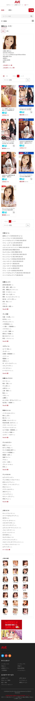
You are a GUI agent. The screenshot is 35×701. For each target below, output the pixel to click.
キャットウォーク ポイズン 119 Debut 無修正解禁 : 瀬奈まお (8, 209)
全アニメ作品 (8, 447)
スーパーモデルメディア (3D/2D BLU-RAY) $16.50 (16, 273)
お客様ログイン (5, 668)
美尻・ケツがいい (9, 292)
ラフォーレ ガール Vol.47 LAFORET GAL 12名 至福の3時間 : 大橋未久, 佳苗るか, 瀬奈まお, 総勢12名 (8, 142)
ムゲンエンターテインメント (12, 527)
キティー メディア (8, 496)
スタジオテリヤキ (9, 523)
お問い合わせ (22, 678)
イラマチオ (7, 329)
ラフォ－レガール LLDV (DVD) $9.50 (12, 243)
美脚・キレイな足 (9, 294)
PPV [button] (7, 31)
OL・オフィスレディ (10, 363)
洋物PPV (20, 666)
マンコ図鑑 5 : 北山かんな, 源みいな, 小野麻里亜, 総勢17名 (8, 109)
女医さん (6, 361)
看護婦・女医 (7, 455)
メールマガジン (21, 670)
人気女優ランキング (8, 67)
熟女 (5, 393)
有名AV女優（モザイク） (10, 423)
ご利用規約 (4, 670)
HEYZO (6, 518)
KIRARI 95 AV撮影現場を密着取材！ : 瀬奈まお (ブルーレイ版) (26, 142)
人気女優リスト (7, 65)
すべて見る (6, 549)
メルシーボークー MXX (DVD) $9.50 (12, 245)
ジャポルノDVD (5, 664)
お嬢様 (5, 398)
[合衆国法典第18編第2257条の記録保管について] (17, 695)
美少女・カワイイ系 (9, 299)
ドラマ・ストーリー (9, 425)
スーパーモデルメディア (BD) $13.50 (13, 275)
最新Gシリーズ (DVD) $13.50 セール (12, 236)
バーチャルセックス (9, 413)
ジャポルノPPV (21, 664)
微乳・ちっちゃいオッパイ (11, 297)
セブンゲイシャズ (8, 477)
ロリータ (6, 381)
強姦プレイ (6, 457)
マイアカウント (23, 680)
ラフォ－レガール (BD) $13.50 (11, 268)
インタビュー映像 (8, 432)
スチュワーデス (8, 366)
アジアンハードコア (9, 427)
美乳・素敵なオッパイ (10, 289)
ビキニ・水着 (7, 462)
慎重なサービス (23, 682)
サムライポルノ (8, 537)
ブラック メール (8, 464)
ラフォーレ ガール (9, 520)
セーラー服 (7, 349)
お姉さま (6, 388)
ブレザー (6, 351)
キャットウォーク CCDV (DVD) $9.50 (13, 238)
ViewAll (5, 309)
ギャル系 (6, 386)
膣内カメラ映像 (8, 333)
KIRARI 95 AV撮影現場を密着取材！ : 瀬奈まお (8, 176)
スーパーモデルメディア (11, 515)
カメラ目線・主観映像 (10, 430)
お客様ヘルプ (17, 4)
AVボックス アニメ (8, 482)
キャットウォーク (9, 513)
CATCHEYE (7, 535)
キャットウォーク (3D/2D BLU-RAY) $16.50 (15, 254)
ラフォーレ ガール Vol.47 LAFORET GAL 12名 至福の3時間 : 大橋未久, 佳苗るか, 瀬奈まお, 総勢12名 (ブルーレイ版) (26, 108)
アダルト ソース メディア (11, 484)
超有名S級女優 (8, 285)
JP (27, 4)
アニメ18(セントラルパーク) (11, 480)
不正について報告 (5, 680)
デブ (5, 304)
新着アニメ (7, 445)
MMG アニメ (7, 499)
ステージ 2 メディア (9, 525)
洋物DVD (3, 666)
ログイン (9, 4)
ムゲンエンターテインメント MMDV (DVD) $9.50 (16, 247)
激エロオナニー (8, 336)
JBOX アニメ (7, 491)
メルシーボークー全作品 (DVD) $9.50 (13, 266)
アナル (5, 459)
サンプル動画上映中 (9, 450)
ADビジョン (7, 487)
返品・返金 (4, 682)
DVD (2, 10)
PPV (10, 10)
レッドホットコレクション (11, 544)
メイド (6, 356)
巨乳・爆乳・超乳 (9, 287)
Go (28, 80)
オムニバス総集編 (8, 452)
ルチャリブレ (7, 547)
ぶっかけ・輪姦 (8, 331)
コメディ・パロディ (9, 434)
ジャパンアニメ (8, 494)
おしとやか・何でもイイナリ (12, 400)
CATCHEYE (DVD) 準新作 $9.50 (11, 250)
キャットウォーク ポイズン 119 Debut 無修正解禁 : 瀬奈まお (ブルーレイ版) (26, 175)
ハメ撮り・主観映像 (9, 326)
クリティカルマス (8, 489)
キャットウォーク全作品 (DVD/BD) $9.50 (14, 259)
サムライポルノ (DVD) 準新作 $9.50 (12, 252)
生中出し (7, 319)
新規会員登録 (21, 668)
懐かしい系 (6, 415)
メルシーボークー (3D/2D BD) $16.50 (13, 261)
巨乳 (5, 467)
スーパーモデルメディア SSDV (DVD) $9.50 (14, 240)
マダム (6, 395)
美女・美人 (7, 301)
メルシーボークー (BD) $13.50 (11, 263)
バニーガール (7, 368)
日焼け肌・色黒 (8, 306)
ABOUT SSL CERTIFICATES (5, 651)
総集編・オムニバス (9, 420)
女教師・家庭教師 (9, 354)
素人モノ (6, 418)
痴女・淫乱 (7, 383)
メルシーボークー (9, 530)
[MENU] (33, 20)
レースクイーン (8, 370)
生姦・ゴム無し (8, 317)
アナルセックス (8, 321)
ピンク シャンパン (9, 532)
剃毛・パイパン (8, 338)
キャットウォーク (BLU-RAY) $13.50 (13, 256)
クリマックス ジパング (10, 539)
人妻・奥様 (7, 390)
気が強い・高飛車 (8, 402)
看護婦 (6, 358)
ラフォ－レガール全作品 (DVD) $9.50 (13, 270)
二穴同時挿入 (8, 324)
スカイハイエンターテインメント (13, 542)
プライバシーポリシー (7, 684)
